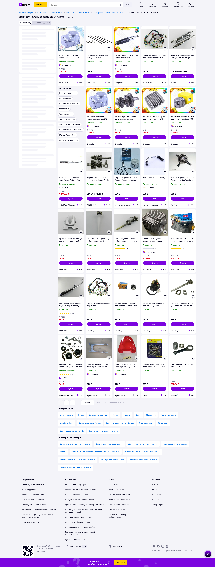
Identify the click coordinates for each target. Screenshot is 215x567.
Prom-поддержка (29, 489)
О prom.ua (113, 485)
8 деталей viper (146, 423)
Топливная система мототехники (143, 460)
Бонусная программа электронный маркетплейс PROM (80, 533)
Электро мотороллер (98, 415)
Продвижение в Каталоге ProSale (79, 499)
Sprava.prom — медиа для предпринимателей (85, 504)
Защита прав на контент (119, 499)
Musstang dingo (66, 423)
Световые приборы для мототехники (75, 468)
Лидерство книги (168, 415)
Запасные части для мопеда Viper (103, 431)
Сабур (138, 415)
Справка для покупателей (33, 485)
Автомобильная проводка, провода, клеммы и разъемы (96, 452)
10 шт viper (163, 423)
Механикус (151, 415)
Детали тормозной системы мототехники (143, 452)
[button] (71, 76)
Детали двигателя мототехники (109, 444)
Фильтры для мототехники (112, 460)
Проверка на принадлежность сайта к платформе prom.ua (38, 515)
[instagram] (162, 546)
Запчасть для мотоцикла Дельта (120, 423)
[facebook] (158, 546)
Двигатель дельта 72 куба (90, 423)
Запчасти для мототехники (77, 12)
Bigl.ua (155, 485)
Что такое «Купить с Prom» (33, 499)
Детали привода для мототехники (143, 444)
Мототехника (56, 12)
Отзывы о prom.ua (117, 509)
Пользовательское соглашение (78, 517)
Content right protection (119, 504)
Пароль (127, 415)
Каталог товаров (26, 12)
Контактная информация (119, 494)
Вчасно (155, 499)
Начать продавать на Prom (76, 494)
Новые (81, 415)
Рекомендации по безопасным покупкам (39, 509)
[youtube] (153, 546)
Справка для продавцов (75, 485)
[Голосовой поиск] (120, 4)
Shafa (154, 489)
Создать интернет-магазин (76, 489)
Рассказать (120, 562)
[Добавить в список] (81, 49)
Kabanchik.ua (158, 494)
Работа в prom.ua (116, 489)
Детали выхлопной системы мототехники (77, 460)
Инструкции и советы (31, 522)
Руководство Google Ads (75, 539)
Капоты (63, 452)
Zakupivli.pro (157, 504)
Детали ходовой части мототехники (75, 444)
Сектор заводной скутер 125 (72, 431)
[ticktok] (167, 546)
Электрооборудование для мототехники (109, 12)
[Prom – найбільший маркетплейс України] (24, 4)
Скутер (115, 415)
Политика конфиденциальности (79, 522)
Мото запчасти (66, 415)
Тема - (75, 546)
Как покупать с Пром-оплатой (34, 504)
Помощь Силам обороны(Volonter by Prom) (119, 515)
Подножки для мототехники (175, 444)
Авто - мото (42, 12)
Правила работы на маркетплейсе (80, 527)
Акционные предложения (33, 494)
